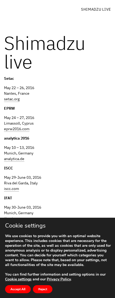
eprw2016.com (16, 128)
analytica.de (14, 158)
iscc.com (11, 188)
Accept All (17, 289)
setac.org (12, 99)
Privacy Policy (59, 279)
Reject (42, 289)
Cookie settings (18, 279)
